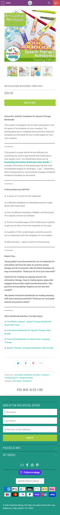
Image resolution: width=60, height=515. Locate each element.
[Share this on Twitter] (18, 363)
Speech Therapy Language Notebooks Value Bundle (30, 348)
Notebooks (27, 381)
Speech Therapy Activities (22, 378)
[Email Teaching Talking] (22, 465)
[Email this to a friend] (41, 363)
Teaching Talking (16, 505)
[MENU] (1, 3)
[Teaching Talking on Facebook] (27, 465)
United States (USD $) (28, 481)
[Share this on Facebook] (26, 363)
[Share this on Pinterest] (33, 363)
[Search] (49, 3)
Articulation (17, 381)
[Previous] (6, 36)
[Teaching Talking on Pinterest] (37, 465)
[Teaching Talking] (30, 3)
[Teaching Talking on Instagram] (32, 465)
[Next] (53, 36)
